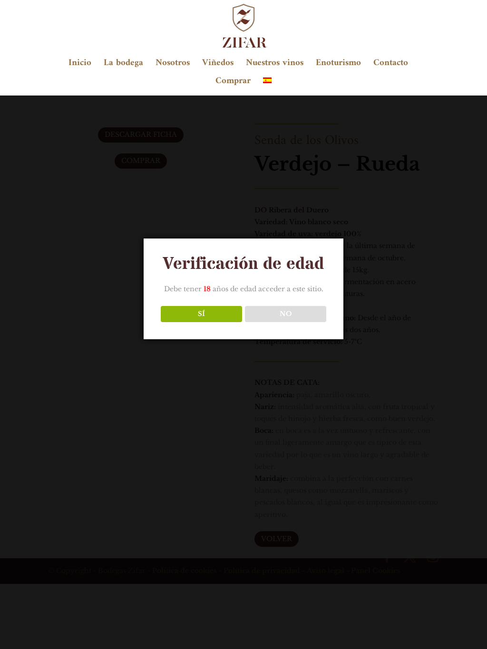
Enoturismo (338, 65)
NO (286, 314)
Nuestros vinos (274, 65)
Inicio (79, 65)
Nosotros (173, 65)
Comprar (233, 83)
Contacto (390, 65)
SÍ (201, 314)
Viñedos (218, 65)
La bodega (123, 65)
